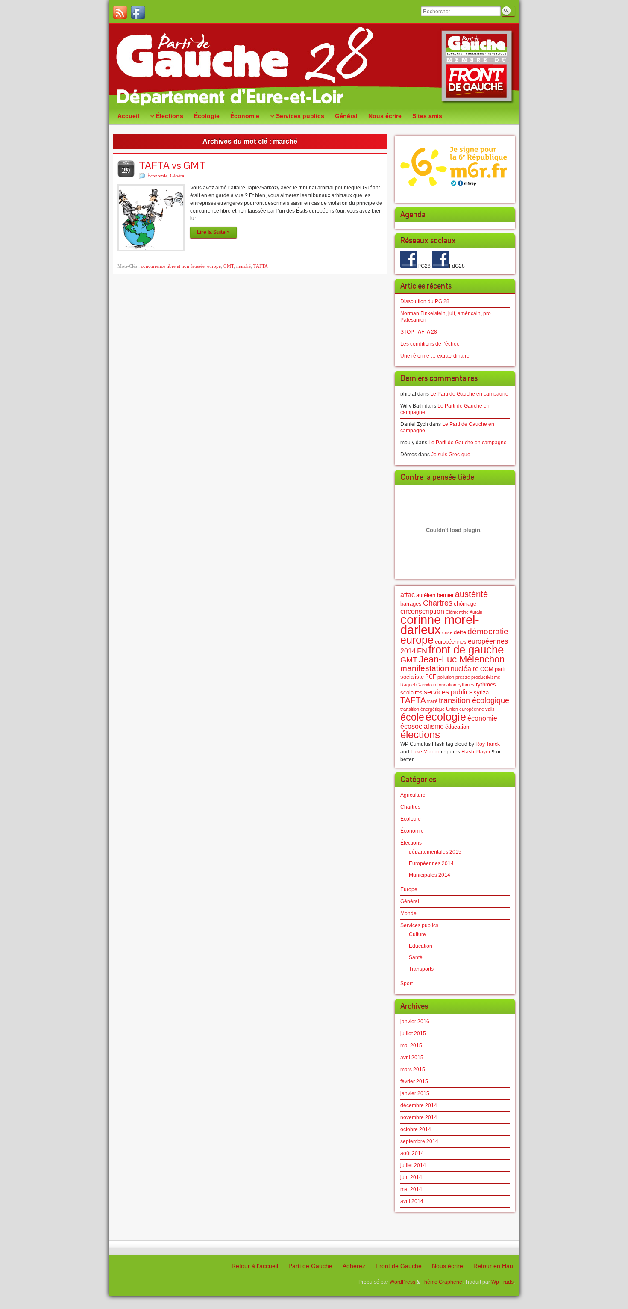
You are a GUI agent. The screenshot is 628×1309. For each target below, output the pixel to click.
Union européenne (465, 709)
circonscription (422, 611)
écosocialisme (422, 726)
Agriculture (413, 795)
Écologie (410, 819)
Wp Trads (502, 1282)
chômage (465, 603)
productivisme (485, 677)
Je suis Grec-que (450, 455)
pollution (445, 677)
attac (407, 594)
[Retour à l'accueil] (314, 66)
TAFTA (260, 266)
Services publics (419, 925)
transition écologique (474, 700)
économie (482, 718)
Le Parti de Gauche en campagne (469, 394)
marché (243, 266)
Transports (421, 969)
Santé (416, 957)
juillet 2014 (413, 1165)
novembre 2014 (418, 1117)
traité (432, 701)
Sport (406, 984)
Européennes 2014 (431, 863)
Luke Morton (425, 752)
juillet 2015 (413, 1034)
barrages (411, 603)
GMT (228, 266)
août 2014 (412, 1153)
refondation (444, 684)
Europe (408, 889)
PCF (430, 677)
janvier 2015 (414, 1093)
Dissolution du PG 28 (424, 301)
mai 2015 (411, 1046)
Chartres (437, 603)
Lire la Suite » (213, 232)
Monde (408, 913)
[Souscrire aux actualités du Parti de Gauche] (120, 12)
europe (214, 266)
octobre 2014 (415, 1129)
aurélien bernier (435, 595)
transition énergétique (422, 709)
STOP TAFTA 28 (418, 332)
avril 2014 (411, 1201)
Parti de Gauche (310, 1265)
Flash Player (475, 752)
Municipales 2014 (429, 875)
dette (460, 632)
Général (177, 175)
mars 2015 (412, 1070)
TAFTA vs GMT (172, 165)
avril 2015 (411, 1058)
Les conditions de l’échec (429, 344)
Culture (417, 934)
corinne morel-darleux (439, 624)
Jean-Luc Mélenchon (462, 659)
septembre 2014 (419, 1141)
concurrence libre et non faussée (173, 266)
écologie (446, 717)
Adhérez (354, 1265)
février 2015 (414, 1081)
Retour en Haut (494, 1265)
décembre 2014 (418, 1105)
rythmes (466, 684)
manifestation (424, 668)
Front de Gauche (399, 1265)
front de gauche (466, 649)
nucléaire (465, 668)
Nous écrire (447, 1265)
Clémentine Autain (464, 612)
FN (422, 651)
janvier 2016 (414, 1022)
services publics (448, 692)
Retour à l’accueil (255, 1265)
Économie (157, 175)
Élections (411, 843)
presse (462, 677)
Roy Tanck (487, 744)
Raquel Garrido (416, 684)
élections (420, 734)
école (412, 717)
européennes (451, 641)
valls (490, 709)
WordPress (402, 1282)
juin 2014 (411, 1177)
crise (447, 632)
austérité (471, 594)
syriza (481, 692)
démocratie (487, 631)
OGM (486, 669)
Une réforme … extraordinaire (435, 356)
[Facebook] (138, 12)
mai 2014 (411, 1189)
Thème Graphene (441, 1282)
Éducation (420, 946)
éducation (457, 727)
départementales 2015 (435, 852)
